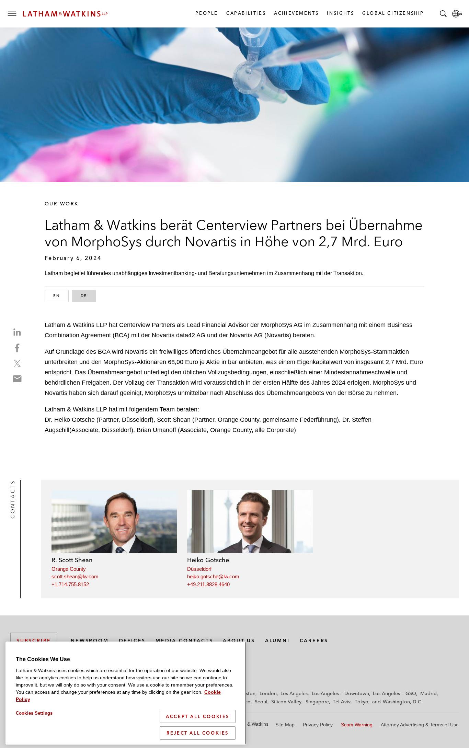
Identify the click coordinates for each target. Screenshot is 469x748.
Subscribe (33, 640)
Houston (246, 693)
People (206, 13)
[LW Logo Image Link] (65, 13)
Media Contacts (184, 640)
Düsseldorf (199, 569)
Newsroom (89, 640)
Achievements (296, 13)
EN (61, 295)
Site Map (285, 724)
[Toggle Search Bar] (443, 14)
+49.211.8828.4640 (208, 584)
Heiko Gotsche (208, 560)
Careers (314, 640)
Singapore (317, 702)
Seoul (261, 702)
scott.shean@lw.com (75, 576)
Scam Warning (357, 724)
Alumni (277, 640)
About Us (239, 640)
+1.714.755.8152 (70, 584)
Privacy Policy (318, 724)
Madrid (428, 693)
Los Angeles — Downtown (340, 693)
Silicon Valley (286, 702)
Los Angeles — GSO (394, 693)
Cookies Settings (34, 713)
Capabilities (245, 13)
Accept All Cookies (197, 716)
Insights (340, 13)
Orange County (69, 569)
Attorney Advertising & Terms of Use (420, 724)
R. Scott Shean (72, 560)
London (268, 693)
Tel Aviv (342, 702)
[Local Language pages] (457, 14)
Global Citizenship (392, 13)
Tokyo (361, 702)
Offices (132, 640)
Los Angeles (294, 693)
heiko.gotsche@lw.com (213, 576)
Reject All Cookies (198, 733)
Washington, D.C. (403, 702)
